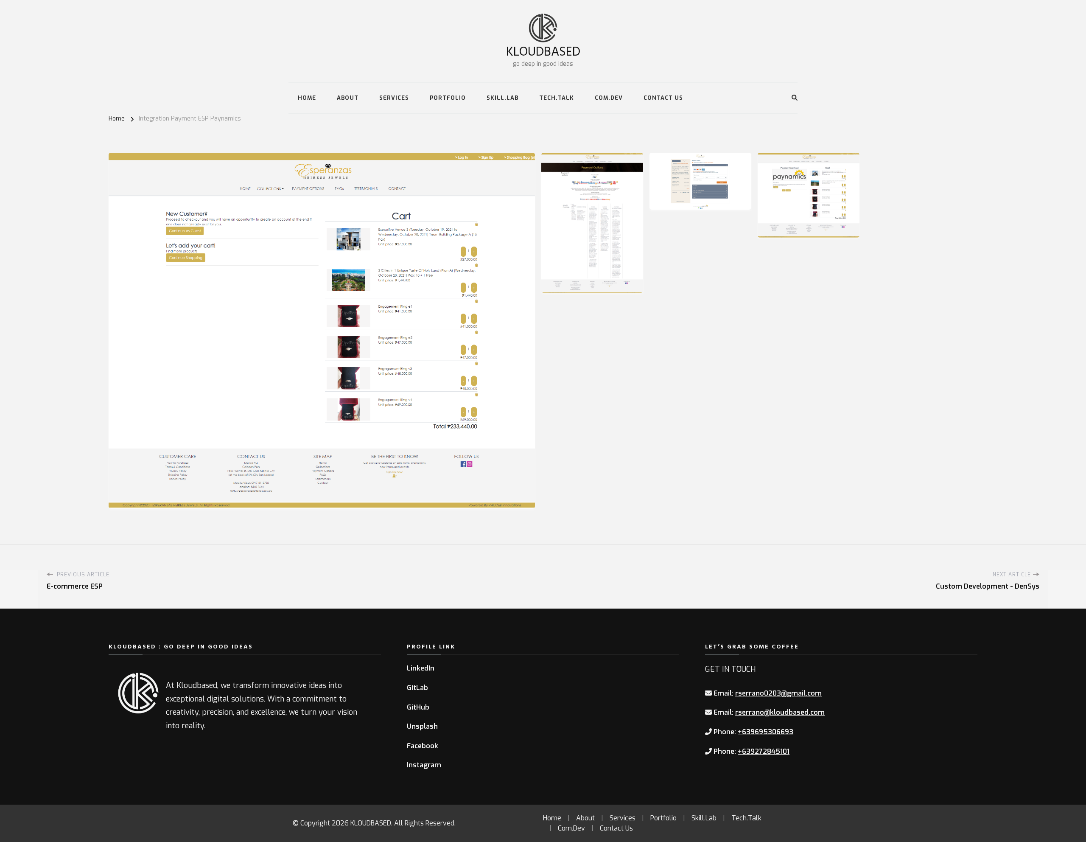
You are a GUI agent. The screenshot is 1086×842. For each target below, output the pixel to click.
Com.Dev (609, 97)
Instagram (424, 765)
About (347, 97)
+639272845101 (763, 751)
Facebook (422, 745)
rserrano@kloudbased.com (780, 712)
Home (307, 97)
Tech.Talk (556, 97)
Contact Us (663, 97)
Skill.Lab (502, 97)
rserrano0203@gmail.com (778, 693)
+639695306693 (765, 731)
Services (394, 97)
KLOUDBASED (543, 50)
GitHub (418, 707)
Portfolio (448, 97)
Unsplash (422, 726)
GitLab (417, 687)
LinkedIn (420, 668)
